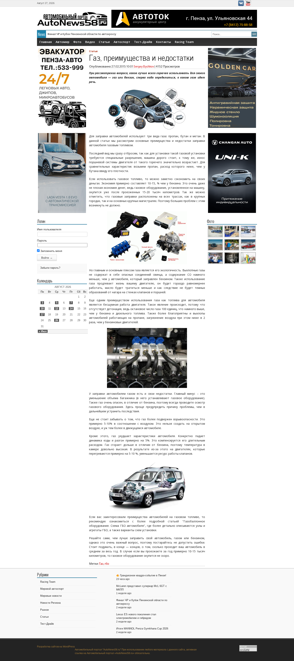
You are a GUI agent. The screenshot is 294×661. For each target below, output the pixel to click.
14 (71, 308)
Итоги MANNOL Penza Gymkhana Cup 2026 (142, 628)
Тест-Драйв (143, 42)
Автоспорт (122, 42)
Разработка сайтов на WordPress (56, 646)
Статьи (104, 42)
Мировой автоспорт (52, 588)
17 (42, 314)
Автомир (62, 42)
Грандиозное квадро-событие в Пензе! (142, 575)
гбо (107, 564)
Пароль (42, 240)
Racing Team (184, 42)
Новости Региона (50, 602)
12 (56, 308)
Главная (45, 42)
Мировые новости (51, 595)
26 (56, 320)
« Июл (43, 331)
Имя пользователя (49, 229)
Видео (90, 42)
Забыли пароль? (50, 267)
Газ (101, 564)
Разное (44, 609)
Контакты (163, 42)
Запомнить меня (51, 250)
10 (42, 308)
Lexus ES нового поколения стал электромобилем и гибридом (86, 34)
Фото (77, 42)
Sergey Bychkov (144, 66)
